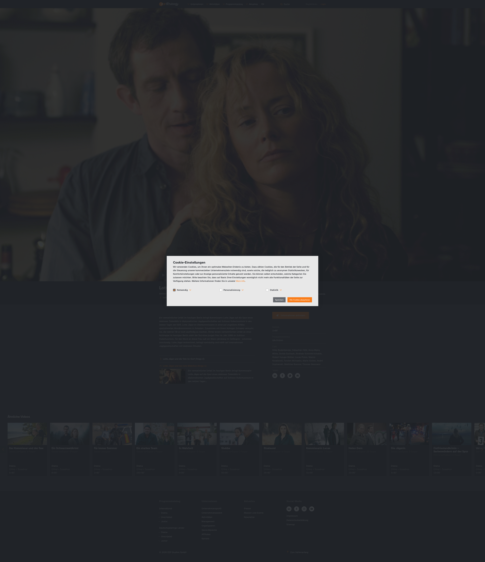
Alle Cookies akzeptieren (299, 300)
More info (240, 281)
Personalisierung (231, 290)
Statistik (274, 290)
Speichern (279, 300)
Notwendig (182, 290)
